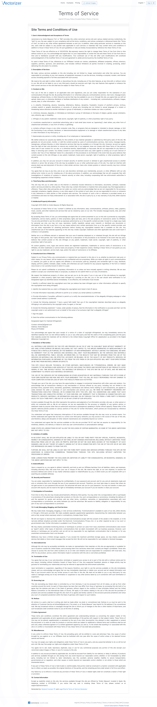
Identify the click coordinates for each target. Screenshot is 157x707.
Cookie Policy (80, 19)
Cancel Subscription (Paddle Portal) (116, 705)
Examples (70, 3)
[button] (141, 3)
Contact (126, 703)
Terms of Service (92, 19)
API (121, 703)
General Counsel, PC (49, 689)
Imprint (61, 19)
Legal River (63, 689)
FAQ (117, 703)
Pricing (77, 3)
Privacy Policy (70, 19)
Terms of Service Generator (77, 689)
